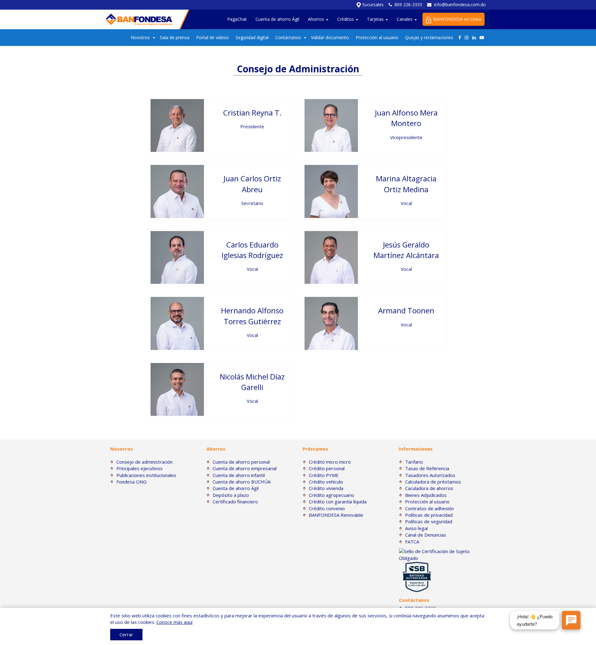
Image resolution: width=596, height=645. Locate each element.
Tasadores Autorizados (430, 475)
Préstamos (315, 449)
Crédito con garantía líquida (338, 501)
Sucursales (372, 4)
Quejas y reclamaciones (429, 37)
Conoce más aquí (174, 622)
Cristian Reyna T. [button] (252, 112)
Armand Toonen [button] (406, 310)
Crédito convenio (327, 508)
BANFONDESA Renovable (336, 515)
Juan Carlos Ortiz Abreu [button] (252, 183)
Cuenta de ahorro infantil (239, 475)
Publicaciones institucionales (146, 475)
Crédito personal (327, 468)
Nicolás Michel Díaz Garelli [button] (252, 381)
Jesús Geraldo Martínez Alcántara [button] (406, 249)
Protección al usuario (377, 37)
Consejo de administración (144, 462)
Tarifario (414, 462)
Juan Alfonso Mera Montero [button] (406, 117)
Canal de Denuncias (425, 535)
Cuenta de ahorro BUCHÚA (241, 482)
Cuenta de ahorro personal (241, 462)
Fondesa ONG (131, 482)
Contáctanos (288, 37)
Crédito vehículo (326, 482)
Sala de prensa (174, 37)
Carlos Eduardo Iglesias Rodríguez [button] (252, 249)
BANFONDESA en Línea (457, 19)
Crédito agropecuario (331, 495)
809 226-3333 (408, 4)
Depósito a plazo (231, 495)
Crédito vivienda (326, 488)
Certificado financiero (235, 501)
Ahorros (316, 19)
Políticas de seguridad (428, 521)
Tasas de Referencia (427, 468)
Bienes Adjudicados (426, 495)
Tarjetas (376, 19)
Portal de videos (212, 37)
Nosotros (140, 37)
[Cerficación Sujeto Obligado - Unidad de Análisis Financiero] (442, 554)
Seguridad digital (252, 37)
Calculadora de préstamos (433, 482)
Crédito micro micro (330, 462)
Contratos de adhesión (429, 508)
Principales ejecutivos (139, 468)
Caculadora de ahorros (429, 488)
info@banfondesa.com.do (460, 4)
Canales (405, 19)
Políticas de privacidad (429, 515)
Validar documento (330, 37)
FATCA (412, 541)
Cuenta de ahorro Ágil (277, 19)
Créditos (346, 19)
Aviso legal (416, 528)
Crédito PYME (324, 475)
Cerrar (126, 634)
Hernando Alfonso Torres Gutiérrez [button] (252, 315)
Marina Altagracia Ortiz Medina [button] (406, 183)
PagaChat (237, 19)
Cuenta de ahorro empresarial (245, 468)
